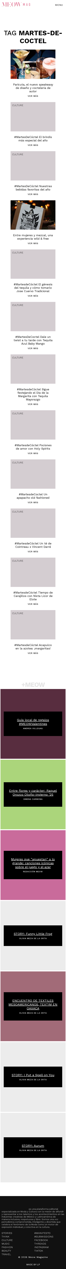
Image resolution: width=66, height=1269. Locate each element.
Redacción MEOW (33, 871)
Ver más (33, 96)
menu (59, 4)
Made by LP (33, 1264)
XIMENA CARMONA (33, 799)
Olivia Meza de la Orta (33, 938)
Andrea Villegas (33, 728)
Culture (17, 52)
